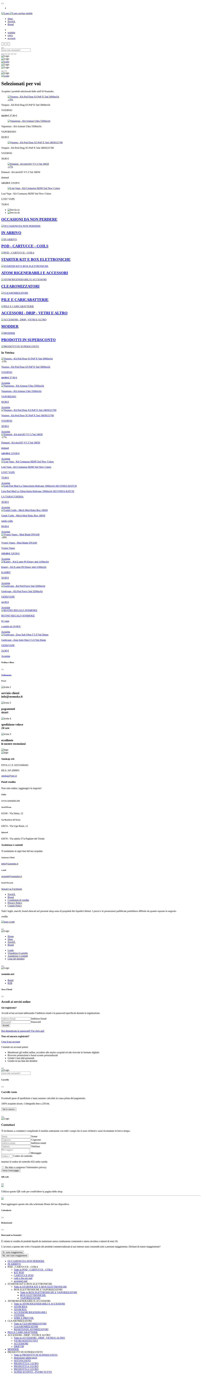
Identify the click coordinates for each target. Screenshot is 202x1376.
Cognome (36, 1139)
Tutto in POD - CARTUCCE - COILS (33, 1269)
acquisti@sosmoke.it (11, 876)
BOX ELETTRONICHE (33, 1295)
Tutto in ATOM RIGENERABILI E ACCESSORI (39, 1303)
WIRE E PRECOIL (24, 1318)
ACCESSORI (21, 1343)
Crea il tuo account (10, 1041)
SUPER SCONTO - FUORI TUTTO (33, 1372)
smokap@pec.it (9, 775)
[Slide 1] (5, 71)
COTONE (19, 1315)
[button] (8, 1109)
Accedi (6, 1025)
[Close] (2, 3)
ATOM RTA (20, 1309)
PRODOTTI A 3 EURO (26, 1366)
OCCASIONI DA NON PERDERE (26, 1261)
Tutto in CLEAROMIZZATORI (30, 1323)
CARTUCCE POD (23, 1275)
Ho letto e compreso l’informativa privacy (26, 1167)
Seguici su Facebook (11, 889)
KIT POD (19, 1272)
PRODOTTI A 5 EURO (26, 1369)
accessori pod (20, 1281)
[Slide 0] (2, 71)
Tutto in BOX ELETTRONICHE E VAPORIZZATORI (48, 1292)
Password (36, 1022)
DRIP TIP (19, 1346)
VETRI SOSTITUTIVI (26, 1340)
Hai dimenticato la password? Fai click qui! (22, 1031)
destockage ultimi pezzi (25, 1357)
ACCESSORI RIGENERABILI (30, 1312)
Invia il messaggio (11, 1170)
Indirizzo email (38, 1143)
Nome (34, 1136)
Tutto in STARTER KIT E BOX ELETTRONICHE (40, 1286)
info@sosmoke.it (9, 863)
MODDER (13, 1349)
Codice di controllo (22, 1156)
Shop (10, 18)
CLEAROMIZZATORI (26, 1326)
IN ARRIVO (14, 1264)
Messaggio (36, 1153)
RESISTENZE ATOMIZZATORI (31, 1329)
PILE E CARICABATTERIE (23, 1332)
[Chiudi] (2, 669)
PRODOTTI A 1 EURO (26, 1363)
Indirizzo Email (38, 1018)
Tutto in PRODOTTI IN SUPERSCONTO (35, 1355)
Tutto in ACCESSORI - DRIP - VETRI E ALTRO (39, 1338)
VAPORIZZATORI (30, 1298)
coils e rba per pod (23, 1278)
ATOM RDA (20, 1306)
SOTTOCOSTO (22, 1360)
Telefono (35, 1146)
